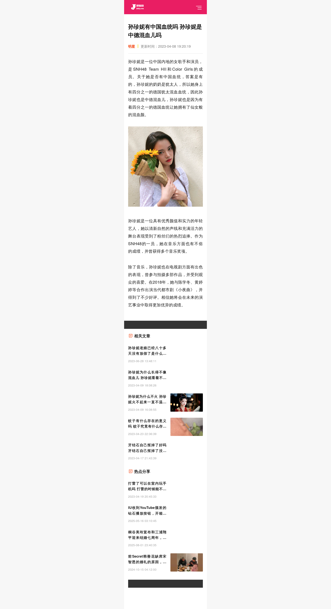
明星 (131, 46)
